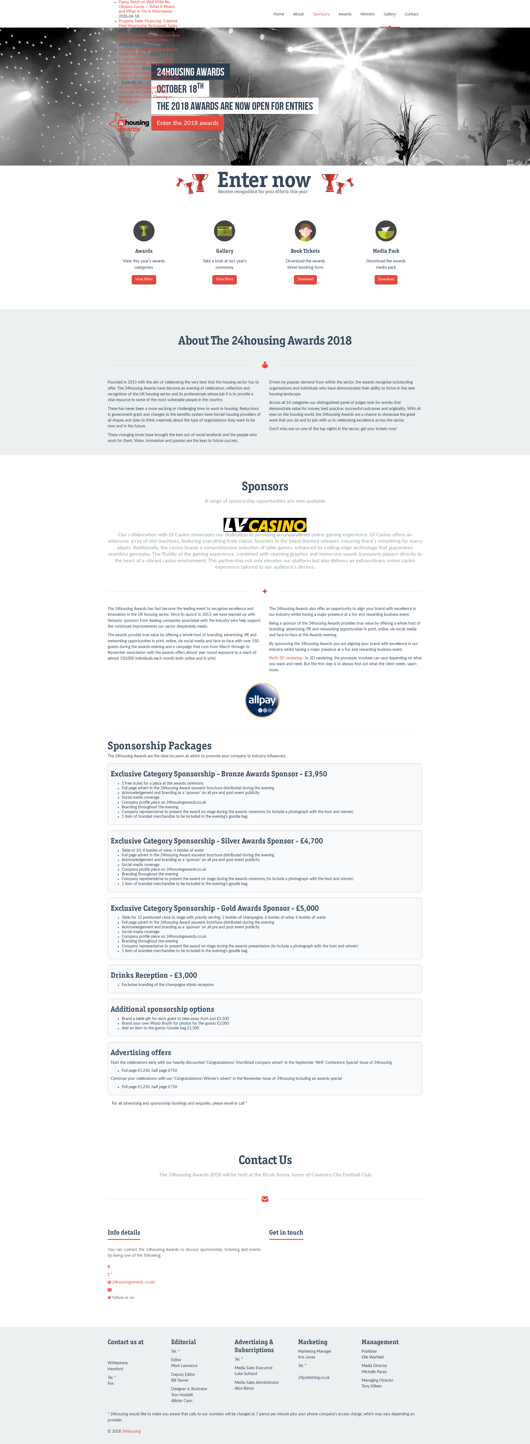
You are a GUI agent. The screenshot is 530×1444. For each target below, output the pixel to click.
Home (278, 14)
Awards (345, 14)
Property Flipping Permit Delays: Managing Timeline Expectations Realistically (146, 64)
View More (144, 279)
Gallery (390, 14)
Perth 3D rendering (285, 658)
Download (305, 279)
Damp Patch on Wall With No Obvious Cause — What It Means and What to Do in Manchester (147, 7)
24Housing (131, 1432)
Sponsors (321, 14)
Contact (412, 14)
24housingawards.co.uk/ (133, 1282)
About (298, 14)
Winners (368, 14)
